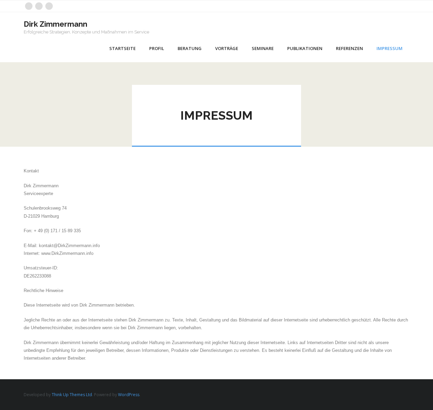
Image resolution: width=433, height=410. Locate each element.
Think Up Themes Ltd (72, 394)
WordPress (128, 394)
